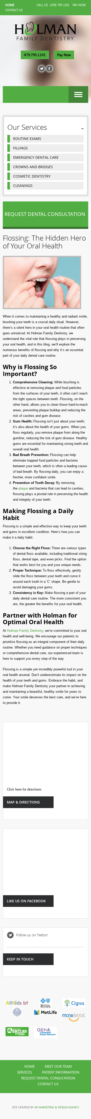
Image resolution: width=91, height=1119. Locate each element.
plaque (23, 488)
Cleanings (23, 185)
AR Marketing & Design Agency (56, 1107)
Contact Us (13, 10)
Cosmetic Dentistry (32, 176)
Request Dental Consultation (48, 1078)
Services (24, 1072)
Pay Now (79, 5)
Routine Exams (27, 138)
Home (9, 5)
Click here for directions (24, 789)
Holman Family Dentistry (25, 631)
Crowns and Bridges (33, 166)
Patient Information (60, 1072)
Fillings (20, 148)
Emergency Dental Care (36, 157)
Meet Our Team (58, 1066)
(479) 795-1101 (59, 5)
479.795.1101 (35, 55)
